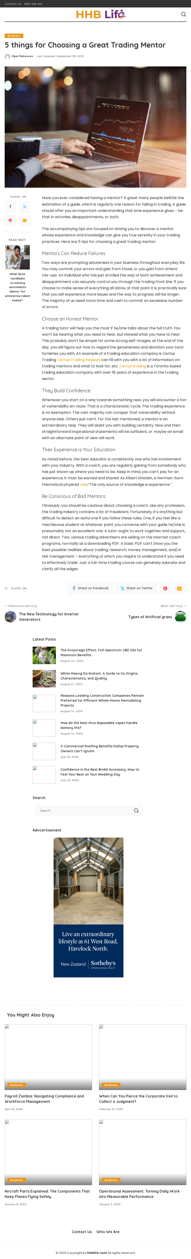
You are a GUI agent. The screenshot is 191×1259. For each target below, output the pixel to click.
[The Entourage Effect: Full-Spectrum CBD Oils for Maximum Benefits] (44, 655)
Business (13, 35)
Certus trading (132, 366)
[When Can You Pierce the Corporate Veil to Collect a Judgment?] (142, 1057)
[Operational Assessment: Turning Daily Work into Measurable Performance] (142, 1152)
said (84, 484)
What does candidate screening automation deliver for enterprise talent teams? (17, 287)
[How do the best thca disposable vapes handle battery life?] (44, 728)
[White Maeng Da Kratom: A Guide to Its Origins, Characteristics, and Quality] (44, 678)
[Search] (183, 14)
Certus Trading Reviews (79, 359)
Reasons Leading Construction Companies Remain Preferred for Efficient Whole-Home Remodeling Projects (102, 700)
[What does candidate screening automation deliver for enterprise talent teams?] (17, 257)
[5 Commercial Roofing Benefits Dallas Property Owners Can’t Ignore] (44, 751)
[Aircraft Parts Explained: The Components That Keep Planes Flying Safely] (48, 1152)
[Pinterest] (10, 220)
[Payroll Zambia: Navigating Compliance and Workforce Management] (48, 1057)
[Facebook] (10, 207)
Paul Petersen (22, 56)
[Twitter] (24, 207)
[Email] (24, 220)
